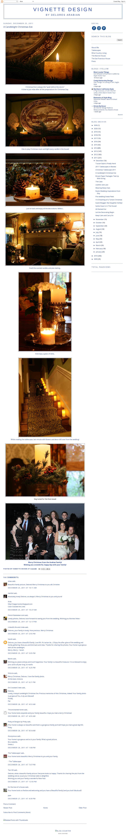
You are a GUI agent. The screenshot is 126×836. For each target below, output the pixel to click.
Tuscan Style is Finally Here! (105, 163)
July (97, 232)
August (98, 229)
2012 (96, 154)
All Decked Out (100, 209)
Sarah (10, 639)
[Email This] (42, 569)
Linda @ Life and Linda (16, 627)
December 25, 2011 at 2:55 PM (22, 634)
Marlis (10, 659)
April (98, 242)
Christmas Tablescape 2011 (105, 170)
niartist (10, 593)
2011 (96, 158)
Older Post (83, 808)
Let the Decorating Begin (104, 212)
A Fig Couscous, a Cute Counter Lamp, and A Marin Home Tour (105, 92)
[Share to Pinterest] (49, 569)
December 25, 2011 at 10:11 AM (22, 588)
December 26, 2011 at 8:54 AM (22, 731)
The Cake (98, 182)
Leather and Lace (101, 185)
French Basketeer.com (16, 615)
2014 (96, 148)
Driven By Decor (100, 106)
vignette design (63, 9)
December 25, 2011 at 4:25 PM (22, 668)
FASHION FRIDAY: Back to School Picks (105, 100)
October (99, 223)
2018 (96, 135)
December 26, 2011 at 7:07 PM (22, 765)
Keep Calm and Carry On (104, 215)
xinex (10, 581)
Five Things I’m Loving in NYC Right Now (106, 83)
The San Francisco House (101, 58)
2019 (96, 132)
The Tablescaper (14, 753)
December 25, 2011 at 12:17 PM (22, 622)
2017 (96, 138)
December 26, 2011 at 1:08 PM (22, 748)
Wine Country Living (99, 53)
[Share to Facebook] (47, 569)
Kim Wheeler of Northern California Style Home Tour (106, 75)
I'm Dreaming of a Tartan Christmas (108, 200)
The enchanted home (16, 710)
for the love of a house (16, 787)
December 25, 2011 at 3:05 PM (22, 653)
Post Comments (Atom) (21, 812)
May (97, 239)
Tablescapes (96, 50)
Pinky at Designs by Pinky (17, 722)
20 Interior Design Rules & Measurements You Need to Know (106, 109)
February (99, 249)
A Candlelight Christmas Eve (105, 173)
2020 (96, 128)
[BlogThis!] (44, 569)
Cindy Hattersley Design (103, 80)
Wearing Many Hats (102, 188)
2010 (96, 256)
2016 (96, 141)
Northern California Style (104, 89)
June (98, 236)
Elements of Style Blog (103, 98)
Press (94, 61)
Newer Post (7, 808)
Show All (120, 114)
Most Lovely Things (101, 72)
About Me (95, 47)
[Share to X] (46, 569)
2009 (96, 259)
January (99, 252)
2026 (96, 125)
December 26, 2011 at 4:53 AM (22, 704)
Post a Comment (9, 804)
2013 (96, 151)
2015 (96, 145)
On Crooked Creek (14, 688)
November (100, 219)
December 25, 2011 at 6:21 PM (22, 682)
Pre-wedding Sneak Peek (104, 196)
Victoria (10, 673)
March (98, 245)
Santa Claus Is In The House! (106, 206)
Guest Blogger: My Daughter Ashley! (108, 203)
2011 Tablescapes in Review (105, 167)
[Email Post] (39, 569)
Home (45, 808)
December (100, 161)
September (100, 226)
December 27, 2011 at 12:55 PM (22, 782)
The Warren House (99, 56)
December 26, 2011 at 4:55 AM (22, 716)
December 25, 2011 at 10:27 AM (22, 610)
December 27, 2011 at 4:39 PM (22, 799)
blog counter (63, 833)
